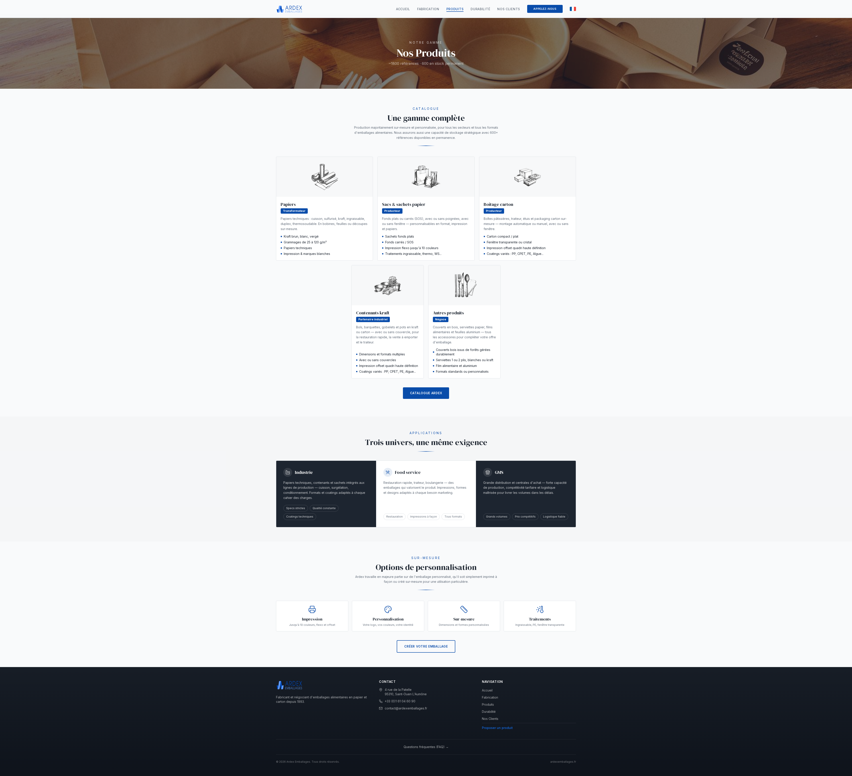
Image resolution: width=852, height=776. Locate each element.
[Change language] (573, 9)
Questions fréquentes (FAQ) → (426, 747)
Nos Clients (508, 9)
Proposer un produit (497, 728)
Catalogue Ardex (426, 393)
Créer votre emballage (426, 646)
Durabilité (480, 9)
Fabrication (428, 9)
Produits (455, 9)
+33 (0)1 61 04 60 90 (400, 701)
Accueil (403, 9)
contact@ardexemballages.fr (406, 708)
